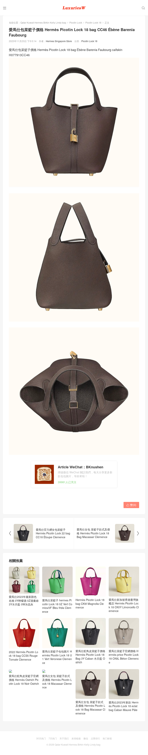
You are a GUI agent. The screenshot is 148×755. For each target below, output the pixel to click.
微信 (85, 738)
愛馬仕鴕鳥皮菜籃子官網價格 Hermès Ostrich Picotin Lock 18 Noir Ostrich (24, 679)
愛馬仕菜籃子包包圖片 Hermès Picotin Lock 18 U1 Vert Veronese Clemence (57, 657)
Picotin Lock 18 (93, 22)
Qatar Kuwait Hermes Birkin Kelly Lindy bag (43, 22)
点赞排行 (95, 738)
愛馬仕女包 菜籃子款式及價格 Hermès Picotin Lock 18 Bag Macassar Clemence (90, 707)
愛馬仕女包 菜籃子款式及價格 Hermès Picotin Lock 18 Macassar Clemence (57, 681)
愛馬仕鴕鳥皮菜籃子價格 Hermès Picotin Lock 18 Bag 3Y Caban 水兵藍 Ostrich (90, 656)
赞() (131, 505)
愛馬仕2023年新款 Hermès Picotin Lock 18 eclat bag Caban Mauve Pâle (124, 706)
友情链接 (76, 738)
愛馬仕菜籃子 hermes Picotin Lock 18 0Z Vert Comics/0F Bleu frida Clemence (57, 605)
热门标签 (107, 738)
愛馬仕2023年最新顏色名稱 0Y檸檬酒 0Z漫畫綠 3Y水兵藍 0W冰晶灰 (24, 600)
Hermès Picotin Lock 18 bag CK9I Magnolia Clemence (90, 603)
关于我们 (64, 738)
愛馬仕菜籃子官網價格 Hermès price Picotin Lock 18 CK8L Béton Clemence (124, 656)
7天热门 (53, 738)
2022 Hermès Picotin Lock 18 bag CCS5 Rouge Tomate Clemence (23, 655)
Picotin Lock (75, 22)
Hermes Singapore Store (59, 41)
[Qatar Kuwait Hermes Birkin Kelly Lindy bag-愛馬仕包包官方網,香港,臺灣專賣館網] (74, 8)
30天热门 (41, 738)
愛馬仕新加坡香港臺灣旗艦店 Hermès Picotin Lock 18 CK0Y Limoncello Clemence (124, 605)
